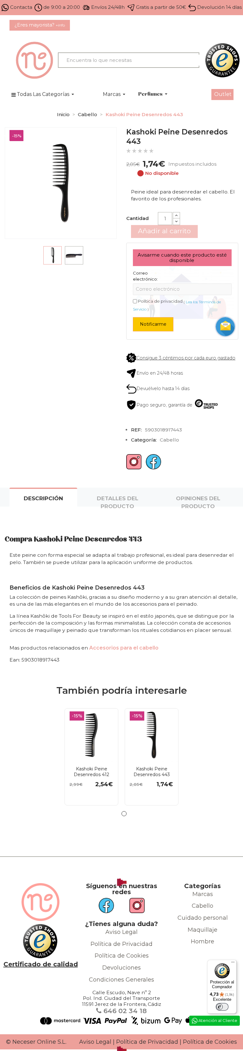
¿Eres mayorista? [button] (40, 25)
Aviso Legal (121, 932)
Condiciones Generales (121, 979)
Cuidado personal (203, 917)
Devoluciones (121, 967)
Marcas (202, 894)
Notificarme (153, 324)
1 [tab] (124, 813)
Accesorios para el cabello (124, 648)
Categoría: (144, 440)
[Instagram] (133, 464)
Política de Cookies (122, 955)
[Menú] (233, 963)
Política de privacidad (160, 301)
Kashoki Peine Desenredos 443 (152, 771)
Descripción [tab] (43, 498)
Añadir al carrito (164, 231)
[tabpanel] (91, 756)
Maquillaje (202, 929)
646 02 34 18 (124, 1011)
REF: (136, 430)
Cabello (202, 905)
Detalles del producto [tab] (117, 501)
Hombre (202, 941)
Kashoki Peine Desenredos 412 (91, 771)
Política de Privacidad (121, 944)
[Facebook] (153, 464)
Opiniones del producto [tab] (198, 501)
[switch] (222, 1007)
